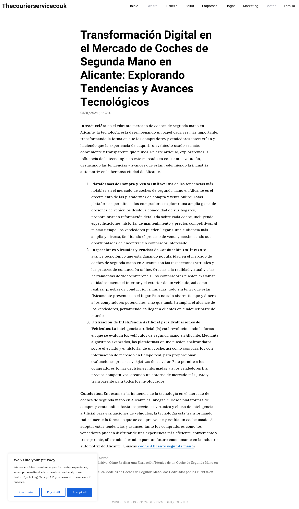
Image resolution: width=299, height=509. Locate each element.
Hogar (230, 6)
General (152, 6)
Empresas (209, 6)
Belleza (171, 6)
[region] (53, 477)
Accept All (79, 492)
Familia (289, 6)
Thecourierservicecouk (34, 6)
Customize (26, 492)
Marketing (250, 6)
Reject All (53, 492)
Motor (271, 6)
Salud (190, 6)
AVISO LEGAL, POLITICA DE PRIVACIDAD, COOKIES (149, 502)
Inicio (134, 6)
